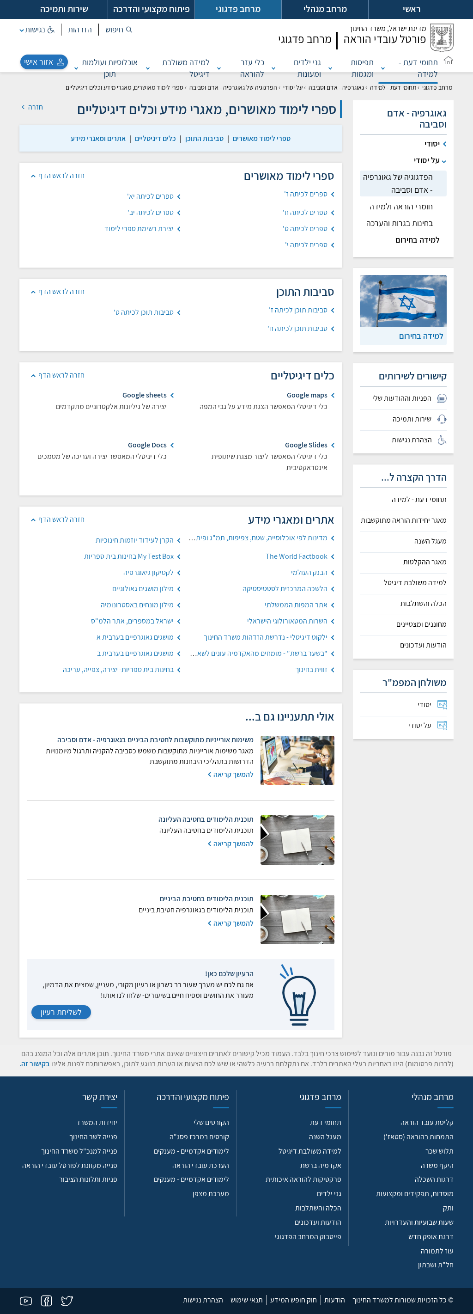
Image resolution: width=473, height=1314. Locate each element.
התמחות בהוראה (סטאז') (418, 1137)
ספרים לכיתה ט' (305, 228)
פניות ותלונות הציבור (88, 1179)
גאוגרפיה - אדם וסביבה (336, 87)
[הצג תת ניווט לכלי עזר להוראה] (219, 67)
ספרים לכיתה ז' (305, 194)
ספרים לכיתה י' (306, 245)
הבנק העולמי (309, 572)
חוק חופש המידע (293, 1300)
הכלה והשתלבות (423, 603)
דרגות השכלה (434, 1179)
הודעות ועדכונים (423, 645)
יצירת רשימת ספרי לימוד (139, 228)
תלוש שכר (439, 1151)
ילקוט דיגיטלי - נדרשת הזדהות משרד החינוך (265, 637)
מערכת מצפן (211, 1193)
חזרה (35, 107)
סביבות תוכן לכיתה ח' (297, 328)
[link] (261, 138)
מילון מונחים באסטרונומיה (137, 605)
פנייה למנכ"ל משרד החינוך (79, 1151)
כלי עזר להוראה (252, 68)
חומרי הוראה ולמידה (401, 206)
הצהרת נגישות (203, 1300)
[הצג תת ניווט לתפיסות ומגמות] (330, 67)
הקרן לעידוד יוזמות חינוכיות (135, 540)
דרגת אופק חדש (431, 1236)
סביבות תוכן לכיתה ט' (144, 312)
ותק (448, 1208)
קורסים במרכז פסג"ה (199, 1137)
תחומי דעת (325, 1122)
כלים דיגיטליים (155, 138)
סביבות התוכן (204, 138)
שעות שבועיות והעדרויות (419, 1222)
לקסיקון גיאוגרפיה (148, 572)
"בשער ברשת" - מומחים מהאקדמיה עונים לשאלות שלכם (248, 653)
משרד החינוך (387, 28)
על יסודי (293, 87)
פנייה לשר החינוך (93, 1137)
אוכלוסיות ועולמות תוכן (110, 68)
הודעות (334, 1300)
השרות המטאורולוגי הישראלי (287, 621)
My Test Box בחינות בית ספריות (129, 556)
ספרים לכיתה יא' (150, 196)
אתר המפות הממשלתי (296, 605)
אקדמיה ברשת (320, 1165)
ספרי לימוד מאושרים (262, 138)
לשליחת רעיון (61, 1012)
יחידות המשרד (96, 1122)
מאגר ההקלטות (425, 562)
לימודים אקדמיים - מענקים (191, 1151)
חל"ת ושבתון (436, 1265)
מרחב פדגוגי (437, 87)
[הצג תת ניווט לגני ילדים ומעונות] (273, 67)
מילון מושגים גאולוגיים (143, 588)
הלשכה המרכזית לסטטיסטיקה (285, 588)
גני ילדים (329, 1193)
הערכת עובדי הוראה (200, 1165)
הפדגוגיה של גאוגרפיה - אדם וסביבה (233, 87)
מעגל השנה (430, 541)
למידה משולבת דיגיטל (186, 68)
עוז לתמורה (437, 1251)
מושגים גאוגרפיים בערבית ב (135, 653)
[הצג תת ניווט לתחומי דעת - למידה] (383, 67)
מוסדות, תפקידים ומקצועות (415, 1193)
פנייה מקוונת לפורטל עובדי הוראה (69, 1165)
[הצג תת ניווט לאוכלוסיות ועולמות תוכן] (76, 67)
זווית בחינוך (311, 669)
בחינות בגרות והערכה (399, 223)
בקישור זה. (34, 1064)
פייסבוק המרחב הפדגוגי (308, 1236)
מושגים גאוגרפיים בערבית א (135, 637)
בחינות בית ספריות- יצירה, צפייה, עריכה (118, 669)
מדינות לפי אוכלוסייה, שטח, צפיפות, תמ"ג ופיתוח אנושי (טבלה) (239, 538)
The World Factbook (296, 556)
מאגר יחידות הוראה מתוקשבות (404, 520)
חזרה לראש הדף (61, 175)
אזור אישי (38, 61)
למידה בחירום (417, 239)
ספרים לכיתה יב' (150, 212)
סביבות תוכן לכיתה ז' (298, 310)
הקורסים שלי (211, 1122)
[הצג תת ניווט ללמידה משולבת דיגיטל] (147, 67)
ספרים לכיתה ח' (305, 212)
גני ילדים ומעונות (307, 68)
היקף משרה (437, 1165)
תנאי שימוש (246, 1300)
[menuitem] (403, 704)
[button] (119, 30)
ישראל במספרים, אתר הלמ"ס (132, 621)
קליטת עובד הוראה (427, 1122)
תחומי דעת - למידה (418, 68)
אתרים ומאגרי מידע (98, 138)
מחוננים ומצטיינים (421, 624)
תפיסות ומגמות (362, 68)
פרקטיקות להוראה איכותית (303, 1179)
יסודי (432, 143)
